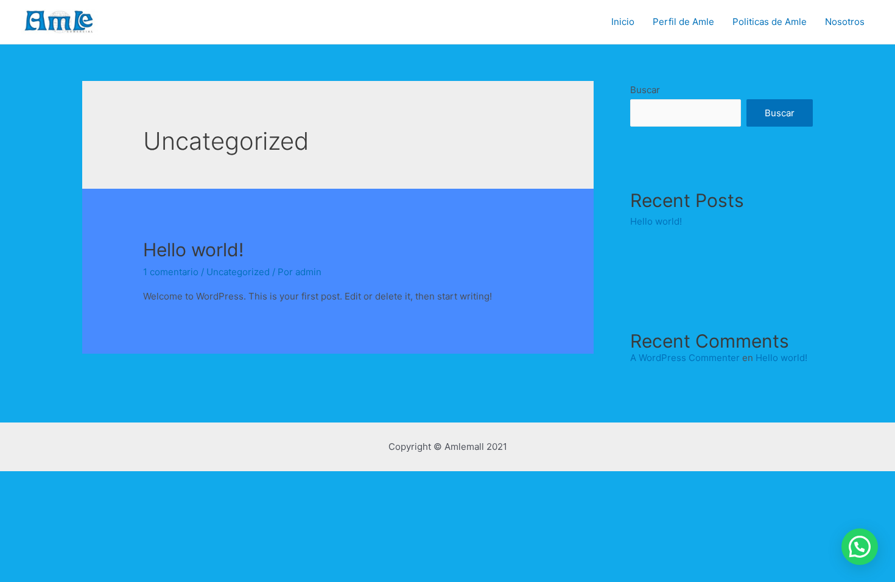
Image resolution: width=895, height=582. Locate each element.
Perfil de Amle (683, 21)
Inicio (622, 21)
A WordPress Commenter (685, 357)
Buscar (645, 90)
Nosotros (845, 21)
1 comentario (170, 272)
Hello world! (193, 250)
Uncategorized (238, 272)
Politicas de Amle (769, 21)
